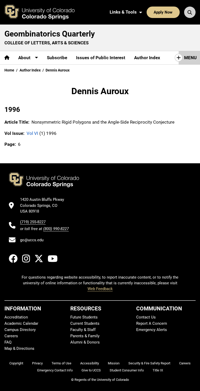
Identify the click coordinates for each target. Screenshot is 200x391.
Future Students (84, 317)
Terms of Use (61, 363)
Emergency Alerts (151, 329)
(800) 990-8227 (56, 228)
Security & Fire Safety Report (149, 363)
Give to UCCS (91, 370)
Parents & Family (84, 336)
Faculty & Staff (83, 329)
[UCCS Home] (43, 12)
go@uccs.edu (31, 240)
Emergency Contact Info (55, 370)
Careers (11, 336)
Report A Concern (151, 323)
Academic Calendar (21, 323)
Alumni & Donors (85, 342)
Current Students (84, 323)
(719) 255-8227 (33, 222)
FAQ (7, 342)
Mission (114, 363)
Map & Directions (19, 348)
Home (9, 70)
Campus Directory (20, 329)
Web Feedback (100, 288)
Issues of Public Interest (100, 57)
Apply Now (163, 12)
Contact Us (146, 317)
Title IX (158, 370)
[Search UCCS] (190, 12)
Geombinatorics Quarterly (49, 33)
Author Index (147, 57)
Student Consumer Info (127, 370)
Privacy (37, 363)
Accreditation (16, 317)
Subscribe (57, 57)
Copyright (16, 363)
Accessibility (89, 363)
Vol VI (32, 133)
